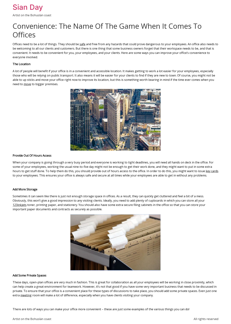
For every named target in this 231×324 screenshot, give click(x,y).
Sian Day (28, 7)
